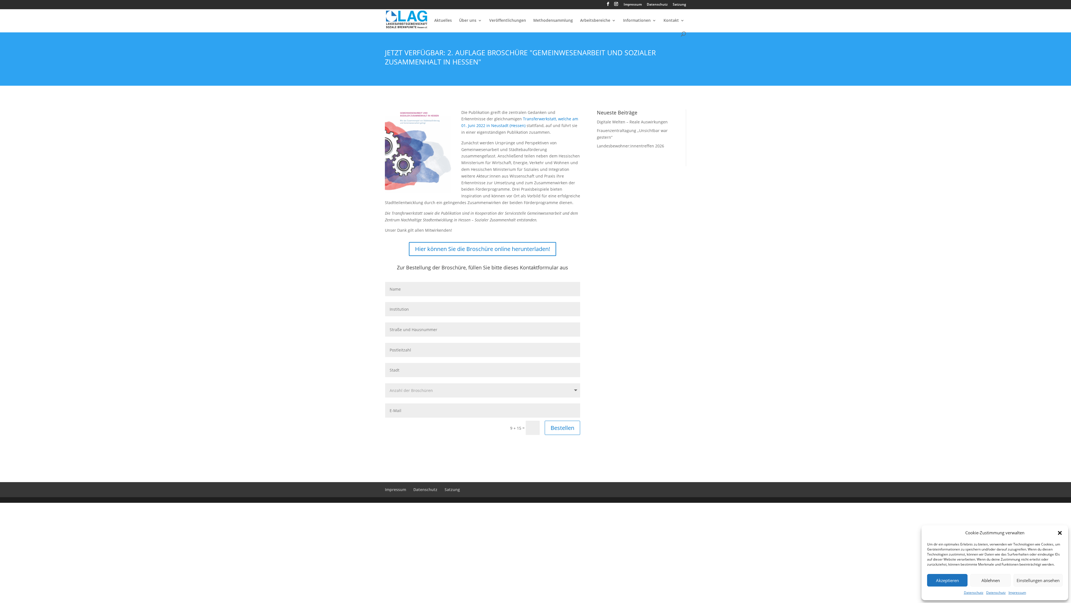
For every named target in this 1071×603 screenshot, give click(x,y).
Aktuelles (443, 20)
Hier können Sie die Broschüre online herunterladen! (482, 249)
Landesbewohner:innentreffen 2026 (630, 146)
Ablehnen (990, 580)
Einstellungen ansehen (1038, 580)
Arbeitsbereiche (595, 20)
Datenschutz (973, 592)
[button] (1060, 533)
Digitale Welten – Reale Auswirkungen (632, 122)
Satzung (679, 5)
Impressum (1017, 592)
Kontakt (671, 20)
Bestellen (562, 428)
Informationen (637, 20)
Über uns (467, 20)
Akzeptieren (947, 580)
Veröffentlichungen (507, 20)
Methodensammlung (553, 20)
